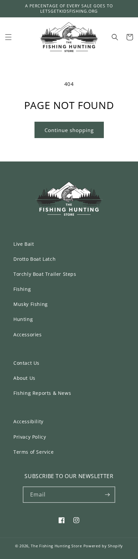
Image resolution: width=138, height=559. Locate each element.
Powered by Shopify (103, 545)
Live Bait (23, 244)
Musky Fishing (30, 304)
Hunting (23, 319)
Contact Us (26, 363)
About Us (24, 378)
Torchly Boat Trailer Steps (44, 274)
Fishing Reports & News (42, 393)
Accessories (27, 334)
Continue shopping (69, 130)
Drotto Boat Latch (34, 259)
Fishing (22, 289)
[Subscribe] (107, 494)
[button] (8, 37)
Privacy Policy (29, 437)
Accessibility (28, 421)
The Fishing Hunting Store (56, 545)
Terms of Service (33, 452)
